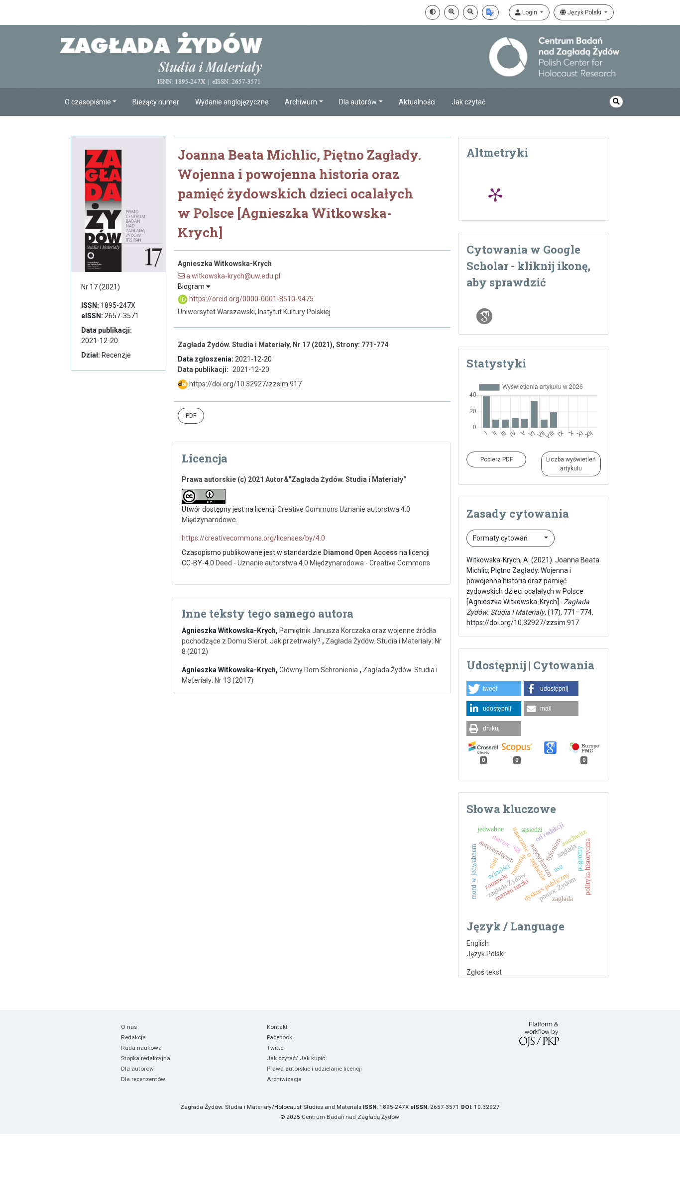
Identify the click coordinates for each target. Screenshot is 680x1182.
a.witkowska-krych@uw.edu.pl (232, 276)
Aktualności (417, 102)
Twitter (276, 1047)
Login (530, 12)
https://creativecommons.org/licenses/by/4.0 (253, 538)
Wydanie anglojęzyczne (232, 102)
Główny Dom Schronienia (319, 670)
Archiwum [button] (301, 102)
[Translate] (490, 12)
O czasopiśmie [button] (88, 102)
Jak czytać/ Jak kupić (296, 1058)
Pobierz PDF (496, 459)
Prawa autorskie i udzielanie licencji (314, 1068)
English (477, 943)
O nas (129, 1026)
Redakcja (133, 1037)
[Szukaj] (616, 101)
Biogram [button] (192, 286)
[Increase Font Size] (451, 12)
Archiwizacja (284, 1079)
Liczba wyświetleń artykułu (571, 464)
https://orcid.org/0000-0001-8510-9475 (251, 299)
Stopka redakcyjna (145, 1058)
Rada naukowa (141, 1047)
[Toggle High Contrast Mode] (432, 12)
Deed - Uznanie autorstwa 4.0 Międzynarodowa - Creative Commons (323, 563)
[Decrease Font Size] (470, 12)
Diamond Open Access (360, 552)
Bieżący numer (155, 102)
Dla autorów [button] (358, 102)
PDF (191, 415)
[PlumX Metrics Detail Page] (495, 194)
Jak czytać (468, 102)
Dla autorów (137, 1068)
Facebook (279, 1037)
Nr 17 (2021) (100, 287)
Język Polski (584, 12)
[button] (493, 688)
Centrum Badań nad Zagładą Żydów (350, 1116)
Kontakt (277, 1026)
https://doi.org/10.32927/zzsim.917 (245, 384)
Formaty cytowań (501, 538)
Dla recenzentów (143, 1079)
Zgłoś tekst (484, 972)
